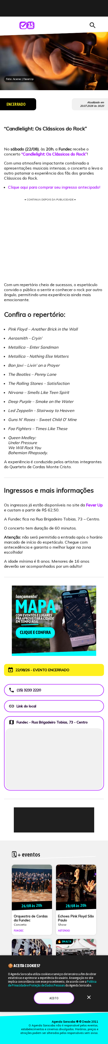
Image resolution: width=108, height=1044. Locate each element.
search (92, 25)
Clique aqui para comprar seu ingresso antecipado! (54, 187)
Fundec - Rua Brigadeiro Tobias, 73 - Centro (48, 722)
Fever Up (94, 504)
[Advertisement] (54, 819)
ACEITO (54, 998)
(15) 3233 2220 (25, 690)
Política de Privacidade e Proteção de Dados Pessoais (52, 983)
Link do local (22, 706)
